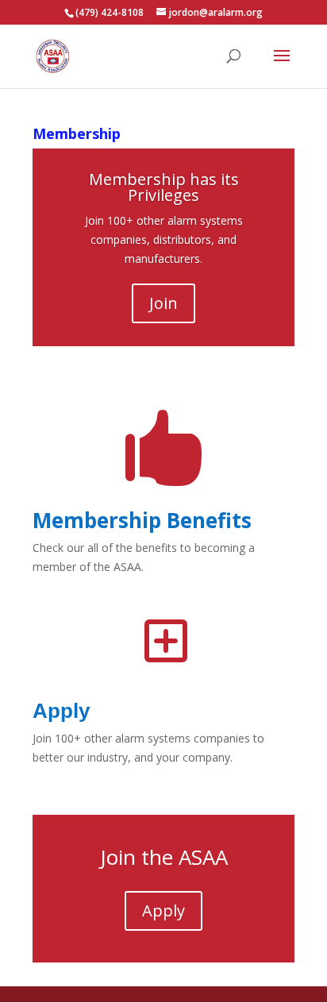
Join (163, 303)
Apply (61, 711)
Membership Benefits (142, 520)
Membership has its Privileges (164, 187)
